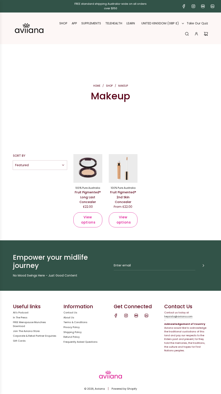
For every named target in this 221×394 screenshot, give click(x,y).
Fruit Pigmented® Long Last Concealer (88, 197)
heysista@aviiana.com (178, 316)
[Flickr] (203, 6)
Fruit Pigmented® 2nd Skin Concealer (123, 197)
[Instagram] (193, 6)
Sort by (19, 155)
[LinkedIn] (212, 6)
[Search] (187, 34)
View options (88, 220)
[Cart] (206, 34)
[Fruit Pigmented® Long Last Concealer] (87, 168)
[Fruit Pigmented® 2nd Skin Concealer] (123, 168)
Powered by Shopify (124, 389)
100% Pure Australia (87, 188)
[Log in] (196, 34)
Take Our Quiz (197, 23)
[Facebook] (184, 6)
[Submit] (203, 265)
